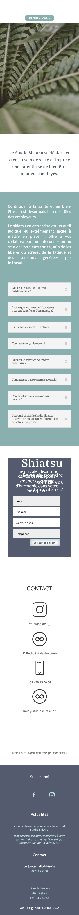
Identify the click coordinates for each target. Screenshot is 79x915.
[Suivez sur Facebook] (33, 795)
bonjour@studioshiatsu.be (39, 866)
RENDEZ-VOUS (39, 17)
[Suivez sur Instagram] (52, 795)
